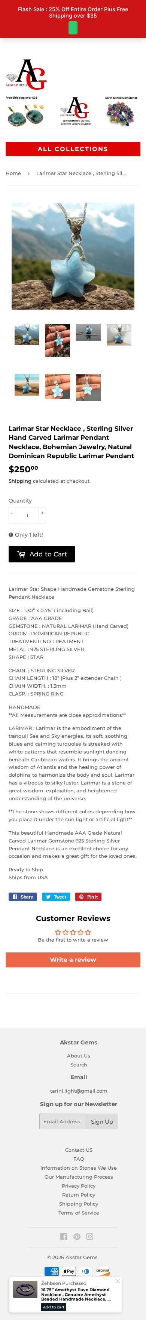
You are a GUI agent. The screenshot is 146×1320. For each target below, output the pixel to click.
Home (13, 173)
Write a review (73, 959)
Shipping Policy (78, 1204)
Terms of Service (78, 1213)
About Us (78, 1056)
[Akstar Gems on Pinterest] (77, 1238)
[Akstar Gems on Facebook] (64, 1238)
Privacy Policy (78, 1186)
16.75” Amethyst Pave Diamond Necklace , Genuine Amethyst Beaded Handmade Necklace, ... (76, 1294)
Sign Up (102, 1121)
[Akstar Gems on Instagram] (90, 1238)
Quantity (20, 500)
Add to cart (53, 1307)
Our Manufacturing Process (79, 1177)
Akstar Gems (82, 1257)
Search (78, 1065)
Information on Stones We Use (78, 1168)
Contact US (78, 1150)
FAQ (78, 1159)
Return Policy (78, 1195)
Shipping (20, 481)
